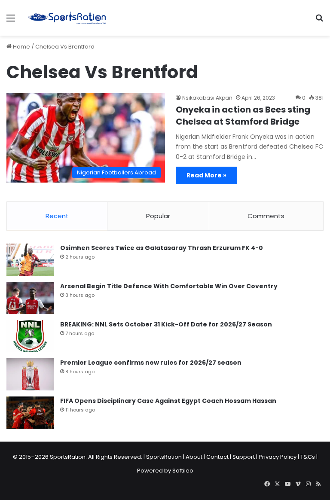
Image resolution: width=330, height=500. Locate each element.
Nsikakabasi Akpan (207, 97)
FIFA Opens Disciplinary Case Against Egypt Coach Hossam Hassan (168, 400)
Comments (266, 215)
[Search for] (319, 21)
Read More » (206, 175)
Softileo (182, 470)
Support (243, 457)
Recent (57, 215)
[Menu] (10, 21)
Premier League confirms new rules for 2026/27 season (150, 362)
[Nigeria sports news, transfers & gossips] (67, 18)
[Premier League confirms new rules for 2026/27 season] (30, 374)
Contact (217, 457)
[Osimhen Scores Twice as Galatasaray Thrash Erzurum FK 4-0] (30, 260)
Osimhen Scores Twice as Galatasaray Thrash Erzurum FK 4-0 (161, 248)
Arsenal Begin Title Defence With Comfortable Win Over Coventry (169, 286)
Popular (158, 215)
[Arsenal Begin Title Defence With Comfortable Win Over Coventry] (30, 298)
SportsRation (164, 457)
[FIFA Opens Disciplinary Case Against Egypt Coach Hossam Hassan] (30, 412)
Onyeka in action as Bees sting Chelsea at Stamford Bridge (243, 116)
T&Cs (307, 457)
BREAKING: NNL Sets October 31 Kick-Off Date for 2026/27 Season (166, 324)
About (194, 457)
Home (21, 47)
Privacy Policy (277, 457)
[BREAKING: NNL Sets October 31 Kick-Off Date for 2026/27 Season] (30, 336)
